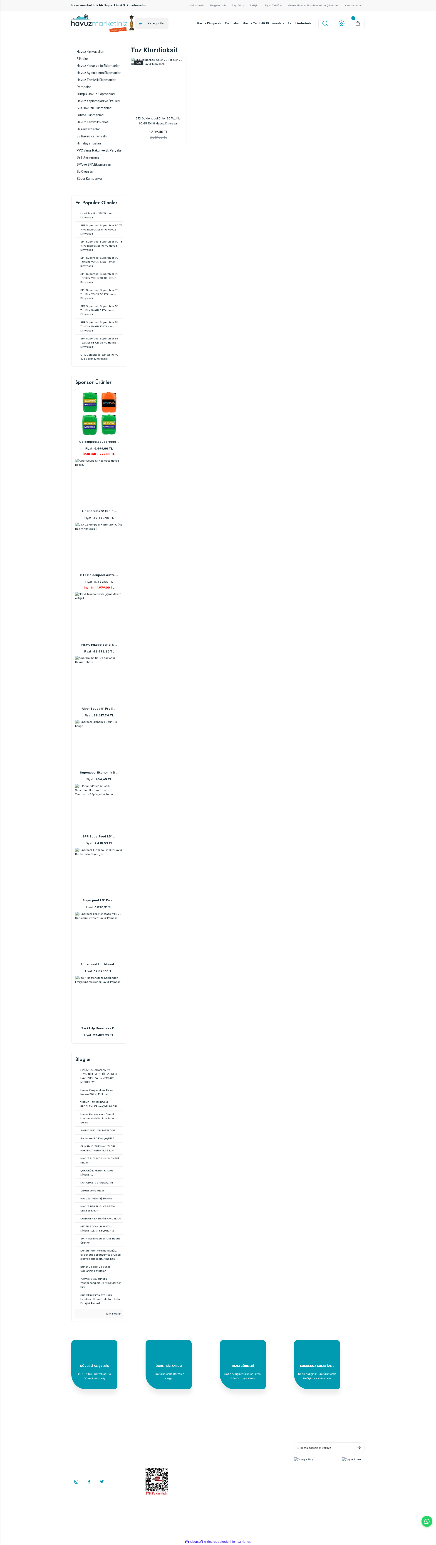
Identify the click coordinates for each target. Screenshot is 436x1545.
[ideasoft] (194, 1542)
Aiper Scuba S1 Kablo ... (99, 511)
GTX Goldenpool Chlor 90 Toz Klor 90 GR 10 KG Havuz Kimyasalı (159, 121)
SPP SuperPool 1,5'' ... (99, 836)
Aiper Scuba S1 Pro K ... (99, 708)
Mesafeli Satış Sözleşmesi (261, 1445)
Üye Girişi (152, 1452)
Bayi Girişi (238, 5)
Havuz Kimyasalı (209, 23)
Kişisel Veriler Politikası (259, 1465)
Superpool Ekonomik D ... (99, 772)
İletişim (254, 5)
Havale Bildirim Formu (209, 1459)
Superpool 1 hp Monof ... (99, 964)
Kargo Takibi (203, 1465)
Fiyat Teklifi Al (273, 5)
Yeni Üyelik (152, 1445)
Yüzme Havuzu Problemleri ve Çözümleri (313, 5)
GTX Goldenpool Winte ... (99, 575)
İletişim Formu (204, 1452)
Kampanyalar (353, 5)
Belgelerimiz (218, 5)
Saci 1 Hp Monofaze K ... (99, 1028)
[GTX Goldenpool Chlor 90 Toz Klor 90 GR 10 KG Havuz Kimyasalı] (158, 85)
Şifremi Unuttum (156, 1465)
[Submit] (359, 1447)
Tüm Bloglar (113, 1313)
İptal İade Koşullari (256, 1459)
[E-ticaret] (217, 1542)
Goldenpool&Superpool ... (99, 441)
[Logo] (103, 23)
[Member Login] (341, 23)
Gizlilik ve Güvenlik (256, 1452)
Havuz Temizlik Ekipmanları (263, 23)
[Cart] (358, 23)
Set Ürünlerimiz (299, 23)
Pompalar (232, 23)
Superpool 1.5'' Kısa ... (99, 900)
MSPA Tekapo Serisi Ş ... (99, 644)
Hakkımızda (197, 5)
